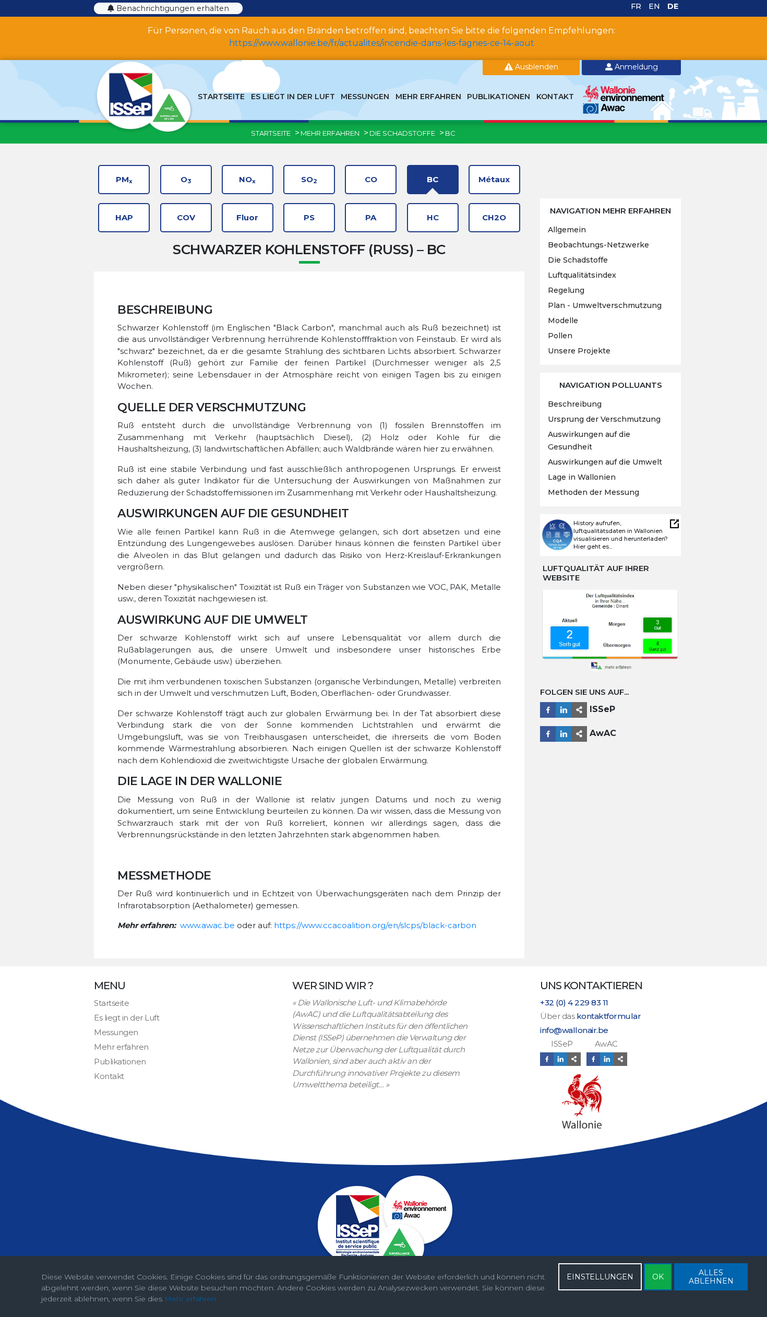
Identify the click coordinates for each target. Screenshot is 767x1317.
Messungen (365, 96)
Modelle (563, 320)
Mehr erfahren (428, 96)
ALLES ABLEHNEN (711, 1277)
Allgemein (567, 229)
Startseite (221, 96)
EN (655, 6)
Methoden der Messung (593, 492)
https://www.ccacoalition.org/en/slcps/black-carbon (375, 925)
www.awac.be (207, 925)
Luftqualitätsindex (582, 275)
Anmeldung (635, 67)
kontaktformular (609, 1016)
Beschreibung (575, 404)
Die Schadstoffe (578, 260)
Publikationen (498, 96)
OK (658, 1277)
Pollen (560, 335)
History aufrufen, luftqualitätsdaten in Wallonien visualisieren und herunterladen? (620, 530)
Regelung (566, 290)
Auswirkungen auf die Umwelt (605, 462)
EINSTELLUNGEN (600, 1277)
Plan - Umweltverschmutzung (605, 305)
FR (637, 6)
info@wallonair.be (574, 1030)
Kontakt (555, 96)
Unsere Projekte (579, 350)
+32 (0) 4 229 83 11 (574, 1002)
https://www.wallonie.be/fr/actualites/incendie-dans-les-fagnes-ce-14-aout (381, 43)
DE (672, 6)
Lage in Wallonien (582, 477)
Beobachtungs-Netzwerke (598, 245)
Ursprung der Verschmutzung (604, 419)
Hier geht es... (592, 546)
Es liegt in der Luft (293, 96)
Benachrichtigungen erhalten (171, 8)
